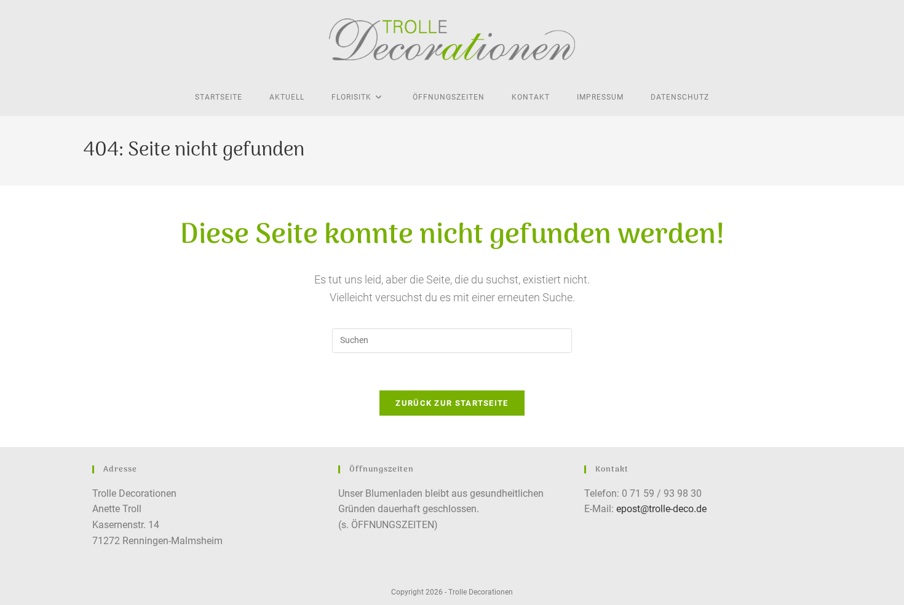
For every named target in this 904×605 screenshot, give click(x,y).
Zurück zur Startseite (451, 403)
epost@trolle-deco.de (661, 509)
